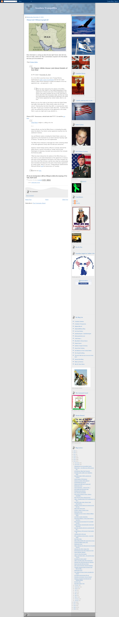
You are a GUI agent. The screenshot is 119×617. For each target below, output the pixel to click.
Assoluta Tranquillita (46, 8)
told (42, 166)
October (77, 585)
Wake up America (79, 361)
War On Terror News (80, 364)
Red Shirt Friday (78, 539)
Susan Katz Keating (79, 348)
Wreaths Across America (80, 490)
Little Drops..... (78, 338)
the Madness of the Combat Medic (83, 350)
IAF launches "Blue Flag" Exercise (82, 471)
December (77, 462)
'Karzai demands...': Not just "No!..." (82, 487)
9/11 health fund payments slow (81, 489)
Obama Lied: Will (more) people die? (82, 484)
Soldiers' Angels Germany (81, 345)
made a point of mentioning (46, 79)
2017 (74, 454)
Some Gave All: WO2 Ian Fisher (81, 563)
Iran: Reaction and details (80, 492)
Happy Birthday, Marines (79, 552)
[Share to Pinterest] (50, 180)
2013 (74, 461)
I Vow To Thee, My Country (80, 554)
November (77, 464)
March (76, 597)
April (76, 595)
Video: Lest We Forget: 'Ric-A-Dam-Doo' (83, 560)
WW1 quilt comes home (79, 508)
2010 (74, 605)
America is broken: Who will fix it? (81, 480)
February (77, 598)
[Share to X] (46, 180)
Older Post (65, 199)
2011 (74, 603)
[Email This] (43, 180)
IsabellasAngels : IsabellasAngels (83, 333)
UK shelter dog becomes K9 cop (81, 575)
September (77, 586)
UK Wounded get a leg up (80, 482)
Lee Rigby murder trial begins (81, 516)
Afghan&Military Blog (80, 328)
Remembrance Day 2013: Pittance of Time (84, 550)
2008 (74, 609)
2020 (74, 451)
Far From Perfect (79, 331)
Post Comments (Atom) (39, 203)
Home (46, 199)
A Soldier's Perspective (80, 324)
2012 (74, 602)
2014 (74, 459)
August (76, 588)
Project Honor (78, 343)
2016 (74, 456)
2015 (74, 457)
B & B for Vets (77, 581)
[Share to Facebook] (48, 180)
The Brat (78, 203)
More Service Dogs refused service (82, 497)
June (76, 592)
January (77, 600)
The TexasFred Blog (80, 353)
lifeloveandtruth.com (80, 336)
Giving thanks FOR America (80, 479)
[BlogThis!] (44, 180)
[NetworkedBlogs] (83, 280)
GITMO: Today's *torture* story (81, 510)
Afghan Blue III (78, 326)
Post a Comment (30, 195)
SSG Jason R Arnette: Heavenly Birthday (83, 565)
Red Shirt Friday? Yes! (79, 583)
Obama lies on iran (35, 182)
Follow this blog (83, 283)
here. (40, 170)
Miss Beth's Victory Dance (81, 340)
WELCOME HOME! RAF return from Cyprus (84, 540)
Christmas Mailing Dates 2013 (81, 542)
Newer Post (28, 199)
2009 (74, 607)
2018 (74, 452)
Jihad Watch (34, 122)
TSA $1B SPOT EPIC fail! (80, 534)
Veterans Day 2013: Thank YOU (81, 548)
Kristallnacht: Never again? (80, 558)
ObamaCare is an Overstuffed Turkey (83, 466)
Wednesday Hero (78, 485)
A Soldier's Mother (79, 321)
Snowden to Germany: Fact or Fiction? (83, 577)
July (76, 590)
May (76, 593)
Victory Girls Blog (79, 359)
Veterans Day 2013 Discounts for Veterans (84, 562)
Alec (77, 201)
